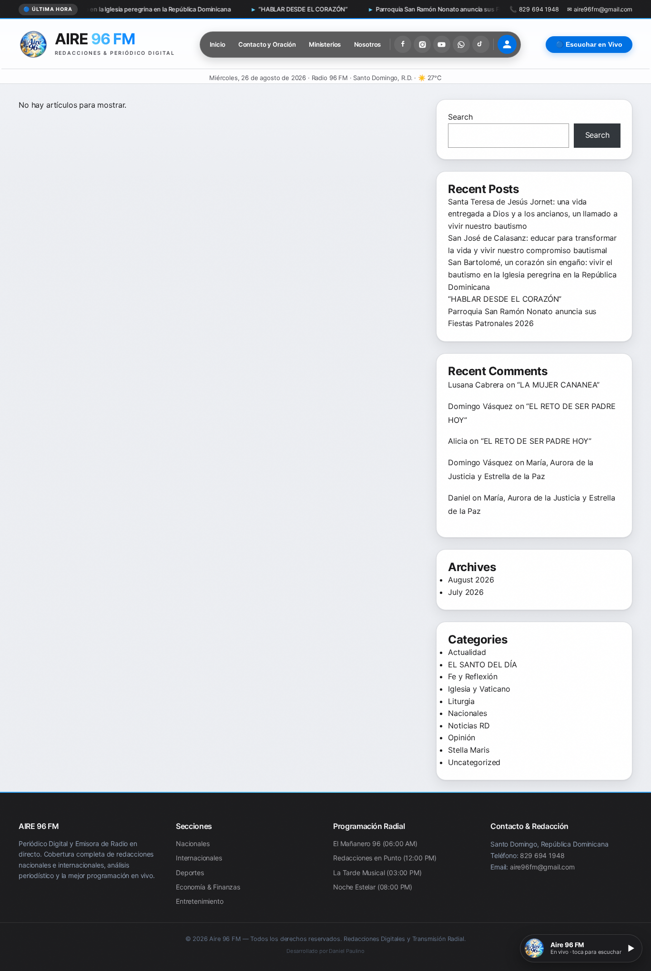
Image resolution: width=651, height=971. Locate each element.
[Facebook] (402, 44)
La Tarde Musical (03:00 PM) (377, 873)
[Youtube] (441, 44)
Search (460, 117)
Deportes (190, 873)
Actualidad (467, 652)
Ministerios (325, 44)
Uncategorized (474, 762)
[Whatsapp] (461, 44)
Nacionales (467, 713)
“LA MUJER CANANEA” (558, 384)
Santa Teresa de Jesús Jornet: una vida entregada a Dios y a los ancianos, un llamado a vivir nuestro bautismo (532, 214)
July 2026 (466, 592)
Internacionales (199, 858)
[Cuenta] (507, 44)
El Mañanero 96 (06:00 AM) (375, 843)
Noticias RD (468, 725)
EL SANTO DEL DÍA (482, 664)
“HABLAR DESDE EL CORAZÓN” (243, 9)
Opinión (461, 737)
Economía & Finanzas (208, 887)
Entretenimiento (200, 902)
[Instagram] (422, 44)
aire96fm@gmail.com (542, 867)
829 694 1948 (542, 855)
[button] (581, 948)
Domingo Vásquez (480, 406)
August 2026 (471, 579)
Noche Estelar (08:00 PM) (372, 887)
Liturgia (461, 701)
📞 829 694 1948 (534, 9)
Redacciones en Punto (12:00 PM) (385, 858)
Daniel (459, 497)
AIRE (95, 39)
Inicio (217, 44)
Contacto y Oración (267, 44)
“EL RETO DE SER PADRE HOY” (536, 441)
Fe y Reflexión (473, 676)
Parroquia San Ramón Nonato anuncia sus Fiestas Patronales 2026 (410, 9)
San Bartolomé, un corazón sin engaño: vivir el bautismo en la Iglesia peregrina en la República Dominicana (532, 274)
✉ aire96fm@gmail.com (599, 9)
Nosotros (367, 44)
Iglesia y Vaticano (479, 689)
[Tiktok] (480, 44)
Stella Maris (468, 750)
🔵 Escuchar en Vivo (589, 44)
